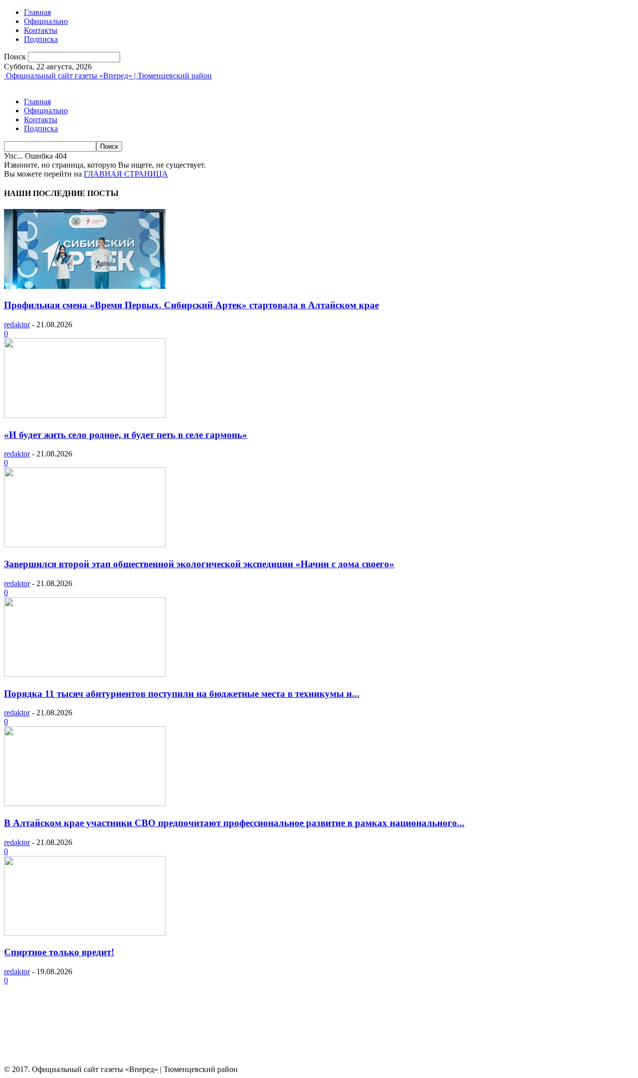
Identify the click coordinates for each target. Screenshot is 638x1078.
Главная (37, 12)
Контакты (40, 30)
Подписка (41, 39)
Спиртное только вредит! (59, 952)
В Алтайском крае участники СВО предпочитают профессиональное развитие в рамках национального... (234, 823)
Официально (46, 21)
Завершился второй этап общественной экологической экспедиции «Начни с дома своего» (199, 564)
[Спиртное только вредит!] (84, 933)
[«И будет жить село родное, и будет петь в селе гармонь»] (84, 415)
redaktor (17, 324)
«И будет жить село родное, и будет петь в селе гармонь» (125, 435)
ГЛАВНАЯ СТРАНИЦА (126, 174)
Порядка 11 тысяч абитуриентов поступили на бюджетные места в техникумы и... (181, 693)
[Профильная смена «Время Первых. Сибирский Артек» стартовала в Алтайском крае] (84, 286)
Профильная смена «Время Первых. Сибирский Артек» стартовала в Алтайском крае (191, 305)
